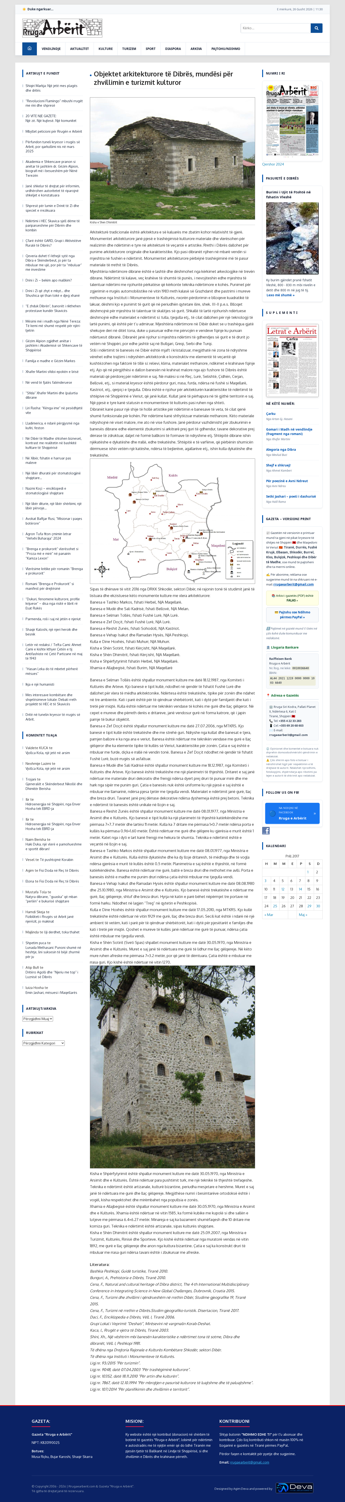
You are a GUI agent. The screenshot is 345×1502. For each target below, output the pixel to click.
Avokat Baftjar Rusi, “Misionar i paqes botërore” (54, 521)
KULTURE (106, 49)
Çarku (271, 414)
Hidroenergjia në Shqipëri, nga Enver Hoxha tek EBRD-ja (53, 806)
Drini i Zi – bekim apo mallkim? (49, 280)
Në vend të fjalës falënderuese (49, 382)
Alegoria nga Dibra (281, 449)
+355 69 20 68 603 (291, 726)
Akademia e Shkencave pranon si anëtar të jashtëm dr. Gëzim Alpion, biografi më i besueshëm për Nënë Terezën (52, 168)
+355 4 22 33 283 (290, 721)
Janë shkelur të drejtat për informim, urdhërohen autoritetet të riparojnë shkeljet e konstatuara (53, 190)
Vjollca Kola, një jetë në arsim (48, 753)
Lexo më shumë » (281, 295)
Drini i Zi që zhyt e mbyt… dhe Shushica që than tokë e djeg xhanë (53, 293)
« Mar (268, 914)
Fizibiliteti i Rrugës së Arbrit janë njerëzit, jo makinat (50, 919)
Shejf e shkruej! (278, 465)
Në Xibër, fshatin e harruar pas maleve (48, 460)
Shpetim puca (36, 943)
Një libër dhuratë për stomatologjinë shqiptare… (53, 475)
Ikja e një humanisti (40, 684)
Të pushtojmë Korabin (56, 860)
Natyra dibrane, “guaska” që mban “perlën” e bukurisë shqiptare (51, 899)
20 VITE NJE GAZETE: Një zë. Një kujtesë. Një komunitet (51, 118)
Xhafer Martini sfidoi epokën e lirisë (52, 372)
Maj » (303, 914)
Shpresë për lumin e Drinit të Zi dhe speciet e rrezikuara (52, 208)
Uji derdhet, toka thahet (62, 932)
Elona (30, 881)
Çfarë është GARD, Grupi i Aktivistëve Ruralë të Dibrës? (53, 243)
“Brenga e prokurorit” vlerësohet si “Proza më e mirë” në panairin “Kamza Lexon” (52, 553)
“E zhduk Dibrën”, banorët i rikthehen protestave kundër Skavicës (53, 308)
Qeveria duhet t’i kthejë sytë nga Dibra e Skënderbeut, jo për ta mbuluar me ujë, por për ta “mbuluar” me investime (54, 263)
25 (275, 906)
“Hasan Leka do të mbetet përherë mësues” (52, 671)
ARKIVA (196, 49)
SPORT (151, 49)
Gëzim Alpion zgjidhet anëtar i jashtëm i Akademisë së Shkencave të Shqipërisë (54, 345)
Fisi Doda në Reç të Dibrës (59, 870)
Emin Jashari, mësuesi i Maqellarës (51, 993)
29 (309, 906)
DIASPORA (173, 49)
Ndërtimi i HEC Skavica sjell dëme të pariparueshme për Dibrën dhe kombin (53, 225)
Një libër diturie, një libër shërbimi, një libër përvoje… (54, 506)
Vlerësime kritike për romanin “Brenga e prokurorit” (54, 571)
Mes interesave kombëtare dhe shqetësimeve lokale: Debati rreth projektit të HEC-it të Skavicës (51, 699)
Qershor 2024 (273, 164)
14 (300, 889)
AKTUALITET (79, 49)
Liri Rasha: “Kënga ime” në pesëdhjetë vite (54, 410)
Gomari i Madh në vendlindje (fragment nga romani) (289, 431)
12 (283, 889)
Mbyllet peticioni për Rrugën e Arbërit (54, 131)
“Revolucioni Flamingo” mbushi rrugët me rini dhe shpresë (54, 103)
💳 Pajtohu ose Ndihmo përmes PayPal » (292, 614)
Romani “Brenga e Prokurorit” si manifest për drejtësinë (50, 586)
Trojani (31, 779)
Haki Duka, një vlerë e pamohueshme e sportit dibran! (54, 846)
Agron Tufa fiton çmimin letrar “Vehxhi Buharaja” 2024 (48, 536)
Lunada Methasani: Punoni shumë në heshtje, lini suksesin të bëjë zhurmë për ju (53, 952)
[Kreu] (29, 48)
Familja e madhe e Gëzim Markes (50, 361)
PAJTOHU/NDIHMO (225, 49)
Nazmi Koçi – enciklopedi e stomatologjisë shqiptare (46, 490)
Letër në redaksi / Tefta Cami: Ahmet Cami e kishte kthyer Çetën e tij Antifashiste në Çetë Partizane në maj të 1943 (54, 652)
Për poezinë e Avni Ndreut (287, 481)
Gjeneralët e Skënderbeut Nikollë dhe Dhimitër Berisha (54, 786)
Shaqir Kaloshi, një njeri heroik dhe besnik (51, 631)
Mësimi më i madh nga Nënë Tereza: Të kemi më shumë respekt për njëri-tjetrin (53, 325)
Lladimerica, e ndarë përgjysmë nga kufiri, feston (52, 425)
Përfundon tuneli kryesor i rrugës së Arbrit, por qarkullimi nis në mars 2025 (53, 146)
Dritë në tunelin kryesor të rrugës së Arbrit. (53, 717)
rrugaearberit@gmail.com (293, 584)
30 (318, 906)
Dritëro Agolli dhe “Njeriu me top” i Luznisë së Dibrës (52, 974)
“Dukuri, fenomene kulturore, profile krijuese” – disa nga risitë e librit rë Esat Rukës (53, 603)
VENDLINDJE (51, 49)
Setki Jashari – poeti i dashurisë (291, 496)
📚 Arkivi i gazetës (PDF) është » (292, 598)
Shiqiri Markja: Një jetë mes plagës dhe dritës (51, 88)
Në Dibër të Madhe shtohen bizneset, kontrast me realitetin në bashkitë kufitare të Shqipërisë (54, 443)
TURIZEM (129, 49)
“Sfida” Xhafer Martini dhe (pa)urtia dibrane (52, 395)
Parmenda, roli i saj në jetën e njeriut (53, 619)
